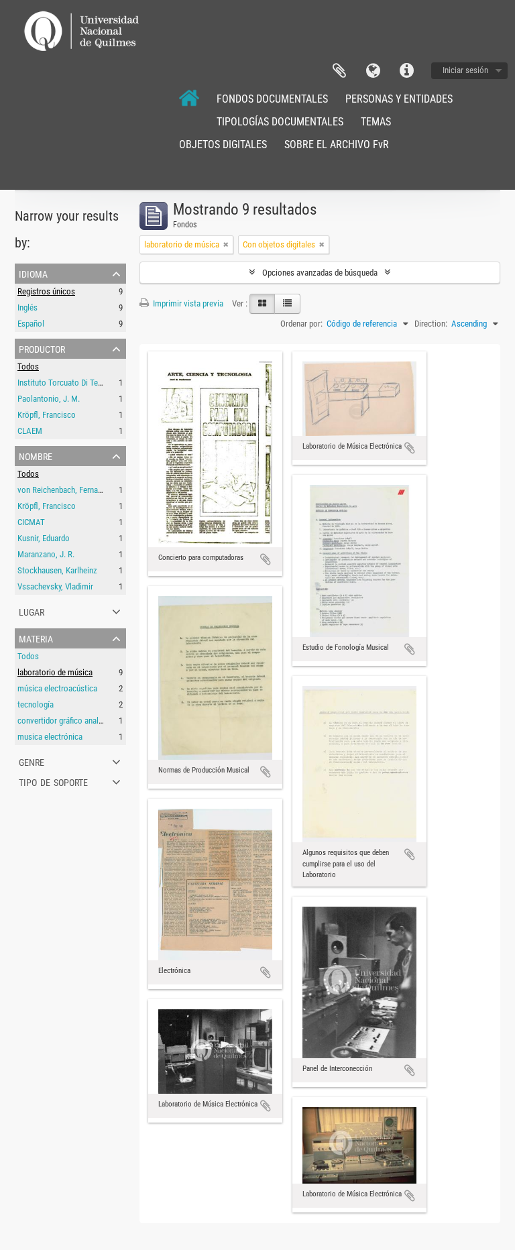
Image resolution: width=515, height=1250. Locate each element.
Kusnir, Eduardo (43, 538)
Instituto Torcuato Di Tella (61, 383)
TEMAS (376, 121)
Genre (31, 761)
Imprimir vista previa (187, 303)
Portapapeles (339, 71)
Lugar (31, 611)
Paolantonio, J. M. (48, 399)
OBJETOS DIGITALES (223, 144)
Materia (36, 638)
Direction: (430, 324)
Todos (28, 366)
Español (30, 324)
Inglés (27, 307)
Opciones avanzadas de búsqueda (320, 273)
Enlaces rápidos (406, 71)
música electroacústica (57, 688)
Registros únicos (46, 291)
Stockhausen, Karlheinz (57, 570)
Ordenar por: (301, 324)
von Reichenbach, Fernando (64, 490)
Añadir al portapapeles (265, 559)
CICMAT (31, 522)
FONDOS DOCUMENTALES (272, 99)
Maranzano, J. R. (45, 554)
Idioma (373, 71)
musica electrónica (49, 737)
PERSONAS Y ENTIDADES (399, 99)
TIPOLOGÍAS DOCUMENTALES (280, 121)
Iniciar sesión (465, 70)
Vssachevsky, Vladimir (55, 586)
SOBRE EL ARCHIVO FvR (336, 144)
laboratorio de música (55, 672)
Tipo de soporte (53, 781)
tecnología (35, 704)
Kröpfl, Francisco (46, 415)
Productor (42, 348)
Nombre (35, 455)
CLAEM (29, 431)
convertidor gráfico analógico (67, 721)
